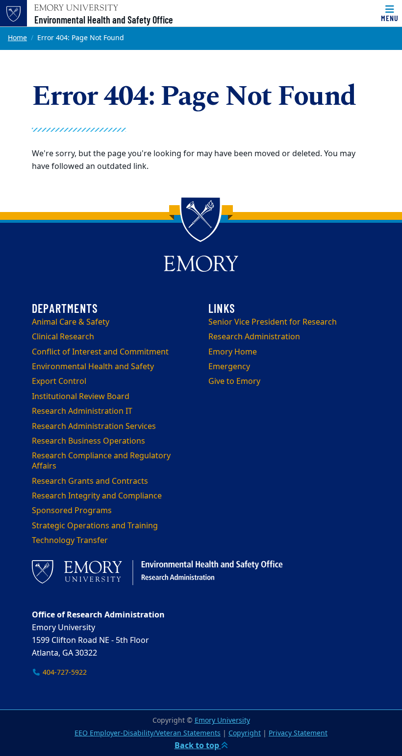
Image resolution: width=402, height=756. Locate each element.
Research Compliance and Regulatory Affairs (101, 461)
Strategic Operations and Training (95, 526)
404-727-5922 (64, 672)
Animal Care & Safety (70, 322)
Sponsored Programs (72, 511)
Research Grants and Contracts (90, 481)
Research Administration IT (82, 411)
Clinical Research (63, 337)
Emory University (222, 720)
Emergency (229, 367)
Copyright (244, 733)
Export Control (59, 381)
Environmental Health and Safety (93, 367)
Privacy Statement (298, 733)
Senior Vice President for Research (272, 322)
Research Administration (254, 337)
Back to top (198, 746)
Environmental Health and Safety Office (103, 19)
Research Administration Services (94, 426)
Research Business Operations (88, 441)
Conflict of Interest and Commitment (100, 352)
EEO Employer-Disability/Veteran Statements (148, 733)
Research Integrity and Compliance (97, 496)
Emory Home (232, 352)
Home (17, 38)
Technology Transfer (70, 540)
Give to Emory (234, 381)
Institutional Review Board (80, 396)
